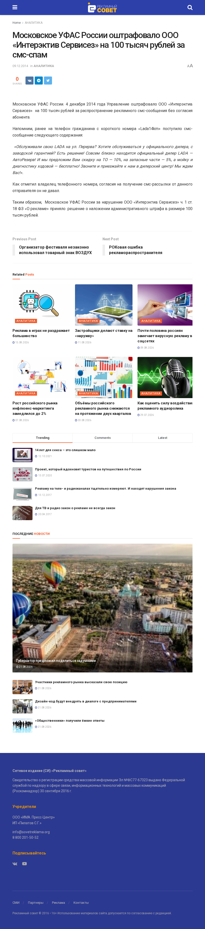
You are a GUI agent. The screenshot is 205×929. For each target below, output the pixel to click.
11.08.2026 (84, 342)
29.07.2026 (147, 415)
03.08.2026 (84, 420)
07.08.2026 (22, 420)
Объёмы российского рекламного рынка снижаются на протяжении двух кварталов (103, 408)
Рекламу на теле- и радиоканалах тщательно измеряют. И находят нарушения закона (105, 488)
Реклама (58, 902)
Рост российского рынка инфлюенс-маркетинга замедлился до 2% (34, 408)
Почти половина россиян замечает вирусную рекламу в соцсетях (165, 335)
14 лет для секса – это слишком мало (65, 450)
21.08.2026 (25, 666)
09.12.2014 (20, 66)
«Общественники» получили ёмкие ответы (69, 720)
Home (16, 23)
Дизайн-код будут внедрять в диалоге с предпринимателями (85, 701)
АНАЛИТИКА (33, 23)
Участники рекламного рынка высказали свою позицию (81, 682)
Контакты (81, 902)
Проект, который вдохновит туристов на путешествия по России (88, 469)
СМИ (16, 902)
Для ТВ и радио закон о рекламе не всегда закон (75, 508)
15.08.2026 (22, 342)
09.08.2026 (147, 347)
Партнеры (36, 902)
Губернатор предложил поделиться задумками (56, 661)
